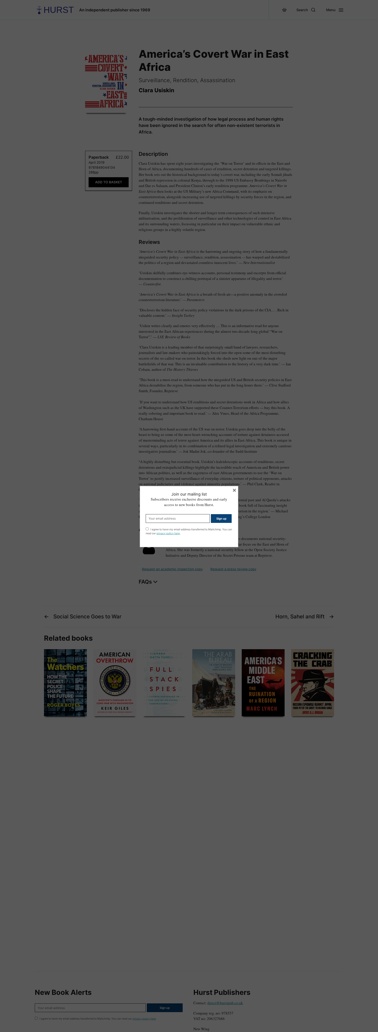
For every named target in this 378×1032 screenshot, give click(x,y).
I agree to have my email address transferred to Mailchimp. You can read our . (189, 531)
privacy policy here (168, 533)
